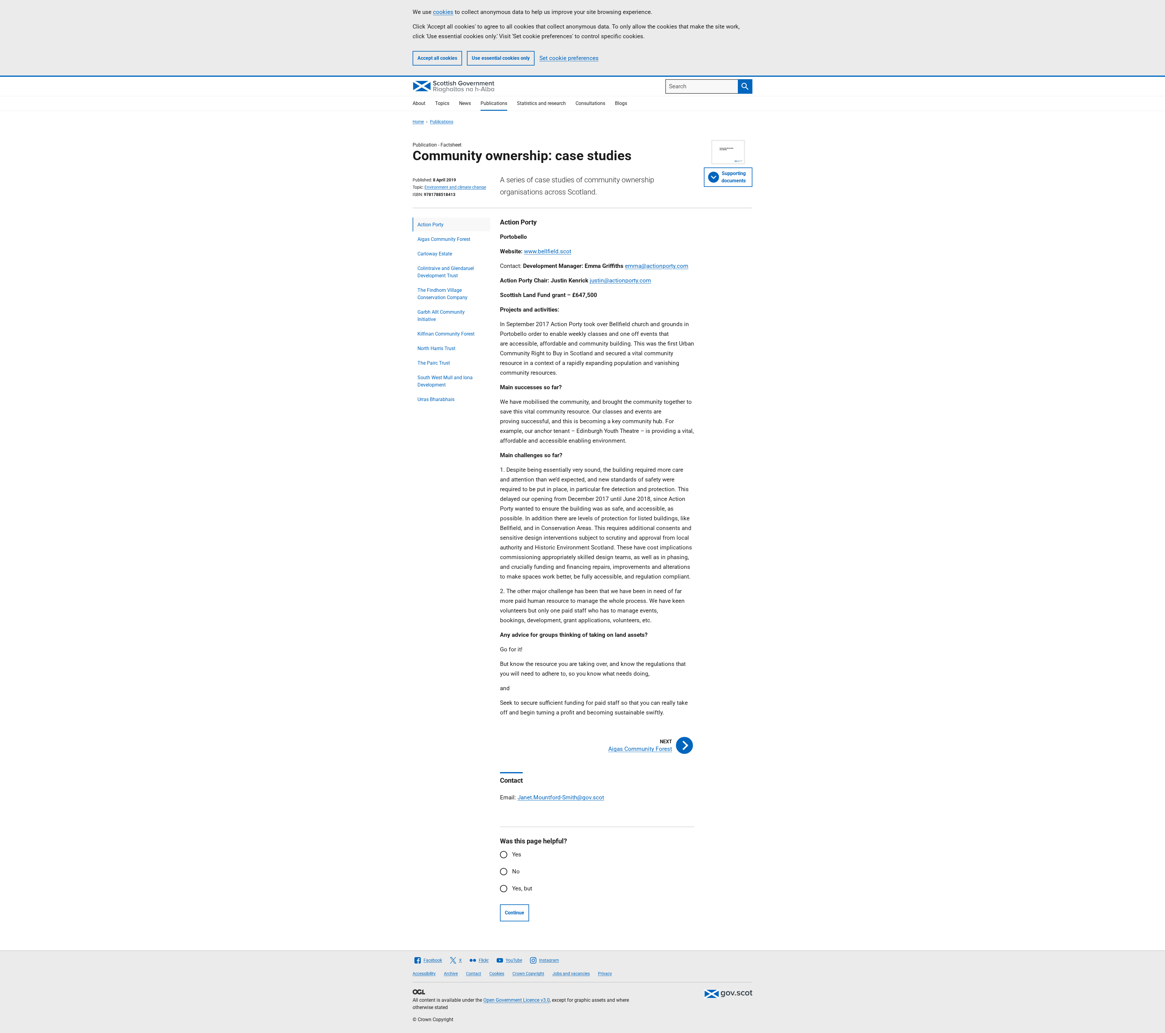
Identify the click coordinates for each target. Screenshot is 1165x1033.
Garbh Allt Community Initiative (441, 315)
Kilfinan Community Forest (445, 334)
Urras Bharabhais (435, 399)
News (465, 103)
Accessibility (424, 973)
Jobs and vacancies (571, 973)
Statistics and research (541, 103)
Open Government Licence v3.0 (516, 1000)
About (419, 103)
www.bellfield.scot (547, 251)
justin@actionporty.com (620, 280)
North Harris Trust (436, 348)
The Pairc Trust (433, 363)
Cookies (496, 973)
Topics (442, 103)
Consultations (590, 103)
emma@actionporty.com (656, 265)
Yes (516, 854)
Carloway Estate (434, 254)
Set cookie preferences (569, 58)
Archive (451, 973)
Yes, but (522, 888)
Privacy (605, 973)
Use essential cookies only (501, 58)
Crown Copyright (528, 973)
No (516, 871)
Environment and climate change (455, 187)
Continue (514, 913)
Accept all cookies (437, 58)
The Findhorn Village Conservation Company (442, 293)
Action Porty (430, 225)
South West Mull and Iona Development (445, 381)
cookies (443, 11)
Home (418, 121)
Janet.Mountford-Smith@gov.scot (561, 797)
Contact (473, 973)
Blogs (621, 103)
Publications (494, 103)
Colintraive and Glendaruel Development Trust (445, 272)
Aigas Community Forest (443, 239)
